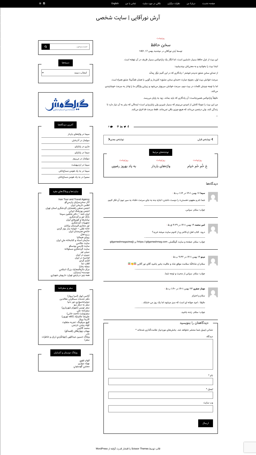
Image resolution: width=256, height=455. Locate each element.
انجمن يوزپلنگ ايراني (79, 211)
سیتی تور (85, 252)
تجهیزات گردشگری (81, 223)
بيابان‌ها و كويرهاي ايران (78, 220)
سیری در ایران (83, 255)
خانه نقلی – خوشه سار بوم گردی (73, 229)
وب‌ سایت (208, 403)
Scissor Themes (140, 449)
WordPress (102, 449)
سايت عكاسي (83, 243)
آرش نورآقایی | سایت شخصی (128, 17)
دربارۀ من (191, 4)
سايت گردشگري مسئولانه (77, 249)
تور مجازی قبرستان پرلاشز (77, 226)
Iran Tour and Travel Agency (74, 200)
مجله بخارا (84, 267)
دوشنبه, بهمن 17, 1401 (150, 51)
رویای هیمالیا (83, 237)
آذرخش (75, 140)
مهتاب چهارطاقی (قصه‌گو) (77, 331)
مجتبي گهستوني (81, 366)
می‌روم (76, 159)
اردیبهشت (76, 165)
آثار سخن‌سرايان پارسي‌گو (77, 202)
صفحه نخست (208, 4)
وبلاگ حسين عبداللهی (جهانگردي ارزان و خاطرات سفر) (66, 338)
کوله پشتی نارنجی (81, 325)
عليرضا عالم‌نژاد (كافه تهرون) (76, 317)
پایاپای (78, 147)
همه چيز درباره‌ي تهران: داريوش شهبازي (70, 275)
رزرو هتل (85, 234)
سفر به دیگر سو (82, 305)
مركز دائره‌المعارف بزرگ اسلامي (74, 270)
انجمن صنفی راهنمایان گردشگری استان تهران (68, 208)
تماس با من (130, 4)
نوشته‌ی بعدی (117, 139)
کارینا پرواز (84, 319)
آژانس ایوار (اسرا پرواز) (78, 296)
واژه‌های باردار (160, 166)
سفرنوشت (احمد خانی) (78, 314)
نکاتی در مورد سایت (152, 4)
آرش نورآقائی (170, 51)
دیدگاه (210, 337)
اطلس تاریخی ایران (80, 205)
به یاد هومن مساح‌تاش (70, 171)
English (115, 4)
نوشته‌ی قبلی (204, 139)
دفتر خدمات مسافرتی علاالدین (75, 299)
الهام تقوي (85, 361)
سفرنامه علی (83, 311)
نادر (88, 334)
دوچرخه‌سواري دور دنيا (78, 302)
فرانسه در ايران (82, 258)
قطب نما (85, 264)
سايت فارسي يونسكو (79, 246)
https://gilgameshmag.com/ (151, 242)
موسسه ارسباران (81, 272)
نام (210, 376)
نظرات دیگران (174, 4)
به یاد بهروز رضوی (124, 166)
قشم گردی (84, 261)
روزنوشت (161, 38)
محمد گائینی (83, 328)
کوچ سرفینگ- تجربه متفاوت (76, 322)
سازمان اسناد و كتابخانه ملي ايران (73, 240)
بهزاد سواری (84, 364)
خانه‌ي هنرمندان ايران (79, 231)
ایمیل (209, 389)
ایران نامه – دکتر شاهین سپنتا (75, 214)
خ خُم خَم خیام (197, 166)
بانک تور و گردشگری (79, 217)
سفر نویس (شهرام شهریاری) (76, 308)
